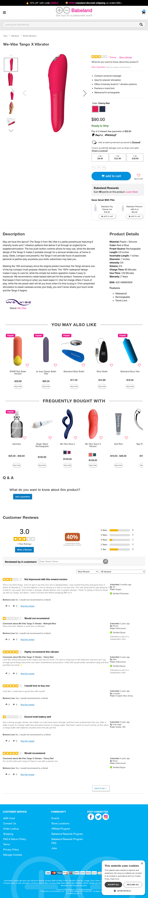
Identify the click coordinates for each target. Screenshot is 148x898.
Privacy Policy (11, 849)
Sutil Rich (118, 444)
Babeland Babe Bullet (74, 371)
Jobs (54, 848)
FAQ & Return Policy (14, 839)
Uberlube (16, 444)
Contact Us (9, 823)
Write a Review (125, 57)
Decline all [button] (133, 884)
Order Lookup (11, 828)
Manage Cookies (12, 854)
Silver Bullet (102, 371)
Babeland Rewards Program (67, 833)
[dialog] (123, 877)
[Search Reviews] (105, 561)
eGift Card (9, 818)
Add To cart (113, 176)
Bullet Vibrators (29, 36)
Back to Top (100, 788)
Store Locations (60, 823)
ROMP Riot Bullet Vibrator (18, 372)
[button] (4, 12)
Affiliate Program (60, 828)
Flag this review (27, 606)
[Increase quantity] (104, 167)
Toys (5, 36)
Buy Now (18, 386)
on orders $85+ (93, 2)
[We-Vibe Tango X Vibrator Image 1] (55, 93)
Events (55, 818)
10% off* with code (42, 2)
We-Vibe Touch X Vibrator (93, 445)
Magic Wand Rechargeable (42, 445)
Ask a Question (98, 67)
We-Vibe (21, 308)
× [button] (142, 863)
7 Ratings (112, 57)
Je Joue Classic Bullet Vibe (46, 372)
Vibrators (15, 36)
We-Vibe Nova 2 (67, 444)
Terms (6, 844)
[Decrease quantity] (93, 167)
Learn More (132, 191)
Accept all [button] (113, 884)
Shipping (8, 833)
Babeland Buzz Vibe (130, 371)
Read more (114, 879)
